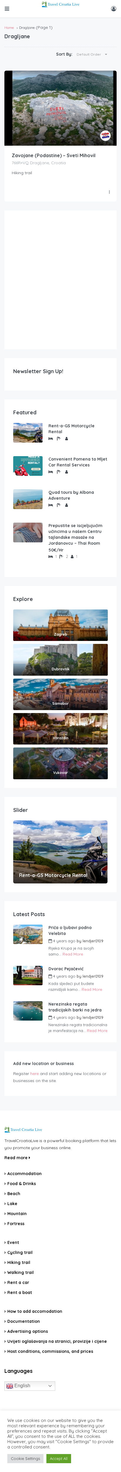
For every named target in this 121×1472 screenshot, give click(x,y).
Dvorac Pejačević (65, 968)
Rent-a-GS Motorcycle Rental (71, 428)
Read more (16, 1157)
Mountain (17, 1213)
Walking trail (20, 1272)
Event (13, 1242)
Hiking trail (18, 1262)
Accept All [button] (59, 1458)
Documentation (23, 1321)
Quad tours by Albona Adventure (71, 495)
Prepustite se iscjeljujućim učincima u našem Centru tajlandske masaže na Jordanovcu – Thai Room (75, 534)
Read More (73, 954)
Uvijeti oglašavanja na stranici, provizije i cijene (57, 1341)
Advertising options (27, 1331)
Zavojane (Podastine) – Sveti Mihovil (53, 155)
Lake (12, 1203)
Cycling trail (20, 1252)
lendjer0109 (93, 940)
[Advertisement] (60, 279)
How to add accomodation (34, 1311)
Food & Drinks (21, 1183)
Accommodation (24, 1173)
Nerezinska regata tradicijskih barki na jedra (75, 1007)
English (21, 1385)
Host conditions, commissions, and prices (50, 1351)
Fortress (15, 1223)
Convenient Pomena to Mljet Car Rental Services (77, 462)
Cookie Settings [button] (25, 1458)
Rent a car (18, 1282)
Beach (13, 1193)
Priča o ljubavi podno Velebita (70, 930)
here (34, 1073)
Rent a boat (19, 1292)
